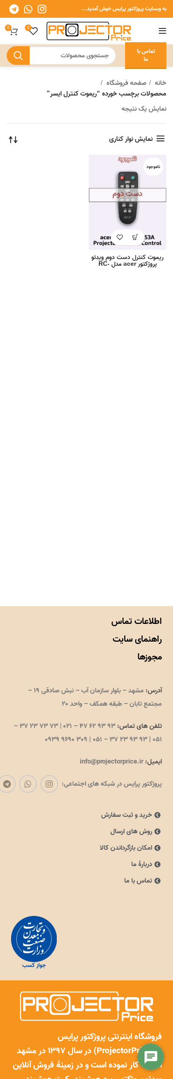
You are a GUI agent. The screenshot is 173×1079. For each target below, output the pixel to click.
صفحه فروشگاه (125, 83)
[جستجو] (18, 55)
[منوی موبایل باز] (162, 31)
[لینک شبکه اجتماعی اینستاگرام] (42, 8)
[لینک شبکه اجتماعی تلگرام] (14, 8)
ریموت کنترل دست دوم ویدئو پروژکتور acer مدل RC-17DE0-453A (127, 264)
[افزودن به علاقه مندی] (120, 237)
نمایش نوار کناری (131, 139)
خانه (159, 83)
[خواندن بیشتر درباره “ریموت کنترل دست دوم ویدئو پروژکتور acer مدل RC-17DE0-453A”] (135, 237)
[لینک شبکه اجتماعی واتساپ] (28, 8)
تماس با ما (146, 55)
